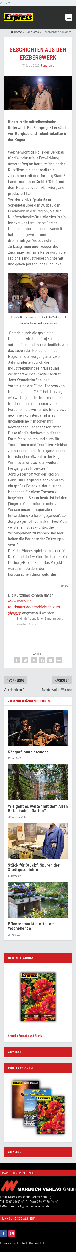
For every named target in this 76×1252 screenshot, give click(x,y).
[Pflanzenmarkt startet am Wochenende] (38, 900)
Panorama (32, 32)
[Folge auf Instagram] (11, 1233)
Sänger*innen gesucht (28, 751)
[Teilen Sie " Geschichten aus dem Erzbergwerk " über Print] (59, 660)
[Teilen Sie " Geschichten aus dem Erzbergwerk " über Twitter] (25, 660)
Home (18, 32)
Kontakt (23, 1243)
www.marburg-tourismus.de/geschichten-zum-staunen (34, 606)
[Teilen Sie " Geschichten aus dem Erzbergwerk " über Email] (50, 660)
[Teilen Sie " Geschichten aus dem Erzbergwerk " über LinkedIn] (42, 660)
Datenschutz (37, 1243)
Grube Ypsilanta (54, 317)
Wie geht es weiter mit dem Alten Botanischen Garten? (38, 808)
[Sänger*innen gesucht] (38, 727)
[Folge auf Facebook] (3, 1233)
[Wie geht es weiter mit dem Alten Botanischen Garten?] (38, 782)
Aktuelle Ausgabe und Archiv (25, 1035)
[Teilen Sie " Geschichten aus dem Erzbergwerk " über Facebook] (17, 660)
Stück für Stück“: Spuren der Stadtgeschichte (34, 867)
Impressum (8, 1243)
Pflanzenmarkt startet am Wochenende (31, 926)
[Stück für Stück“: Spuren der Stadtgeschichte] (38, 841)
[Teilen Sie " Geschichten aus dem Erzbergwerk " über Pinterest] (34, 660)
